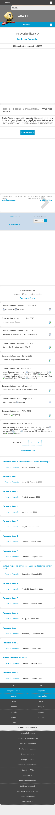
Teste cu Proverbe (27, 39)
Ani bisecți (27, 775)
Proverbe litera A (10, 583)
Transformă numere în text (27, 738)
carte (14, 722)
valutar (13, 717)
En (41, 685)
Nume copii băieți (28, 797)
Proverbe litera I (10, 628)
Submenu (26, 24)
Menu (7, 2)
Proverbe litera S (10, 536)
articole (41, 712)
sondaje (41, 717)
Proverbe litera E (10, 521)
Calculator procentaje (27, 744)
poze (41, 701)
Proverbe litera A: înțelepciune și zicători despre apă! (26, 462)
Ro (14, 685)
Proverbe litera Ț (10, 598)
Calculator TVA (27, 770)
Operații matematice (27, 781)
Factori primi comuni (27, 749)
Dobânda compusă (27, 786)
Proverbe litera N (10, 613)
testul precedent (14, 198)
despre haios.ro (14, 691)
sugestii (41, 691)
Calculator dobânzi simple (27, 791)
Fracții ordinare (27, 754)
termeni (13, 696)
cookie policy (41, 696)
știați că (41, 707)
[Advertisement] (27, 76)
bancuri (14, 707)
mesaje (14, 712)
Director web (27, 802)
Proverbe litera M (10, 673)
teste (14, 701)
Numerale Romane (27, 733)
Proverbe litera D (10, 491)
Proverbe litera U (10, 506)
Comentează (14, 224)
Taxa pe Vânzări (27, 759)
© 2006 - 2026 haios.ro (27, 728)
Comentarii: (13, 216)
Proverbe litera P (10, 551)
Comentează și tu (27, 298)
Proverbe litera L (10, 476)
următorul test (40, 198)
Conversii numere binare (27, 765)
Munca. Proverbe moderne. (15, 658)
